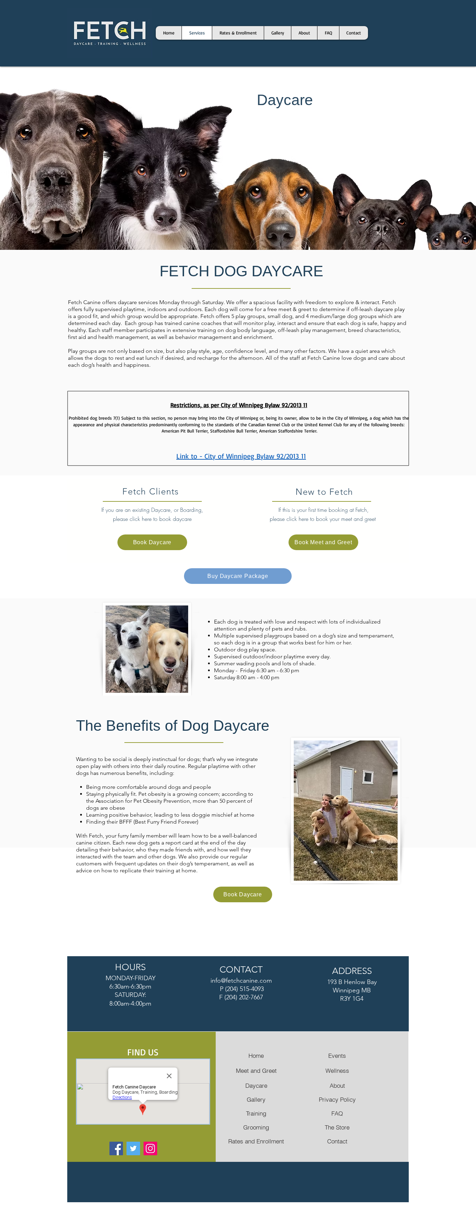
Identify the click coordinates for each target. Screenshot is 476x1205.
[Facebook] (116, 1148)
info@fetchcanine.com (241, 980)
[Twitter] (133, 1148)
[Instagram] (150, 1148)
